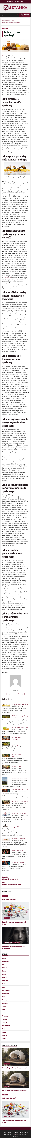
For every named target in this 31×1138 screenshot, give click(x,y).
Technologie (5, 1016)
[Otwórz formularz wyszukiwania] (17, 14)
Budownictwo (5, 961)
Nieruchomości (6, 990)
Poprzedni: (10, 878)
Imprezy (4, 977)
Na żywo (26, 15)
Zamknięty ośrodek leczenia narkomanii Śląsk (14, 923)
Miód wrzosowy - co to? (19, 766)
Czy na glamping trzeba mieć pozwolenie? (14, 1068)
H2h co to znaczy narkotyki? (20, 790)
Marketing (5, 981)
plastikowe (8, 278)
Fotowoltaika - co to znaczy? (20, 778)
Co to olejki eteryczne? (9, 899)
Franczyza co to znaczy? (19, 839)
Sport (3, 1009)
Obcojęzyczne (5, 993)
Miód (3, 56)
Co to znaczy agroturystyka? (20, 801)
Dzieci (3, 964)
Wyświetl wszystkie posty (15, 694)
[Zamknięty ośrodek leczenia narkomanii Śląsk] (15, 911)
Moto (3, 987)
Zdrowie (5, 28)
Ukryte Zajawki (8, 942)
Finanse (4, 971)
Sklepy (4, 1006)
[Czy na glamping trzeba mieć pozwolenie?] (15, 1057)
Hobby (4, 974)
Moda (3, 984)
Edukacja (4, 968)
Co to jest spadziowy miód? (20, 704)
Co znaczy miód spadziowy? (20, 727)
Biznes (4, 958)
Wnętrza (4, 1035)
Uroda (3, 1029)
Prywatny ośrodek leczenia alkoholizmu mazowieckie (13, 948)
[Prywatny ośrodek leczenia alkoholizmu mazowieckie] (15, 935)
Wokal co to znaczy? (18, 850)
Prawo (4, 997)
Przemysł (4, 1000)
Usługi (4, 1032)
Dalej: (11, 883)
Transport (4, 1019)
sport (3, 1013)
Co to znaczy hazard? (18, 862)
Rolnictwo (5, 1003)
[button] (2, 15)
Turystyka (4, 1022)
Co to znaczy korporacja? (19, 813)
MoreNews (16, 1134)
